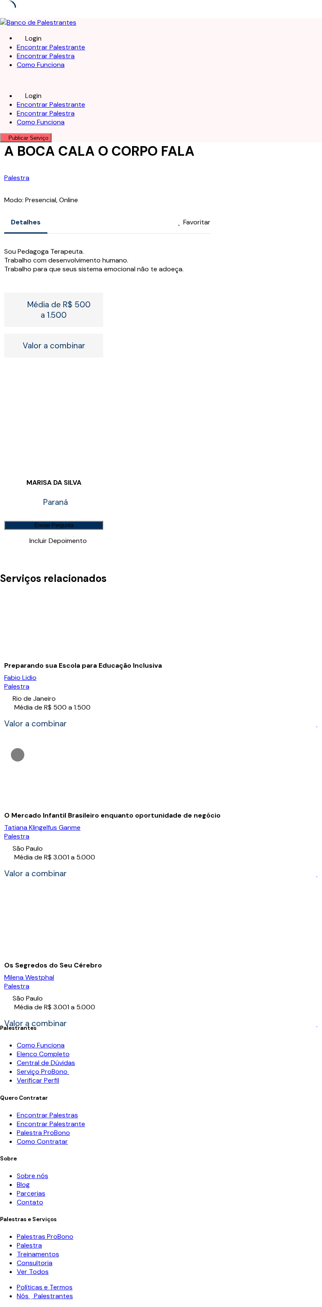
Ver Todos (33, 1271)
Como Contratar (42, 1141)
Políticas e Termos (45, 1287)
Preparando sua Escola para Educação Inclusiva (83, 665)
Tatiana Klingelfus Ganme (42, 827)
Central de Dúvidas (46, 1062)
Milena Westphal (29, 977)
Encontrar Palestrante (51, 47)
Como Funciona (41, 64)
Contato (30, 1202)
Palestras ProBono (45, 1236)
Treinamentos (38, 1254)
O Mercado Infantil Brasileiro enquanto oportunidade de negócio (112, 815)
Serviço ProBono (43, 1071)
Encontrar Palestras (47, 1115)
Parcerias (31, 1193)
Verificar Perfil (38, 1080)
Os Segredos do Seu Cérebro (53, 965)
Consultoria (34, 1262)
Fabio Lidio (20, 677)
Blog (23, 1184)
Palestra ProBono (43, 1132)
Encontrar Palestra (46, 55)
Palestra (16, 177)
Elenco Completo (43, 1054)
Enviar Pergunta (53, 525)
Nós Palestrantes (45, 1296)
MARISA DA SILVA (53, 482)
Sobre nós (32, 1175)
